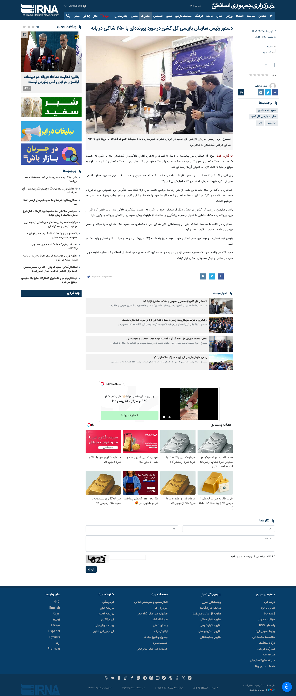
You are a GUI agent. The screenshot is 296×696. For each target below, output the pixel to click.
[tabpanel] (51, 62)
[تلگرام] (190, 678)
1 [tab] (37, 27)
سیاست (251, 16)
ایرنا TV (104, 16)
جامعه (209, 16)
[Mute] (169, 417)
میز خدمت (269, 654)
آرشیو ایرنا (269, 613)
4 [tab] (24, 27)
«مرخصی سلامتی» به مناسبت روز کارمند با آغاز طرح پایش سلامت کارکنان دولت (50, 213)
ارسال (91, 569)
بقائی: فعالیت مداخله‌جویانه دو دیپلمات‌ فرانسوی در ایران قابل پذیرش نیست (52, 79)
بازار (95, 16)
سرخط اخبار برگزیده (210, 608)
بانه (260, 123)
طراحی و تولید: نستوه (258, 690)
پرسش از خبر (160, 625)
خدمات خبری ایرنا (265, 666)
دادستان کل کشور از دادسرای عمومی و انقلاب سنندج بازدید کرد (175, 301)
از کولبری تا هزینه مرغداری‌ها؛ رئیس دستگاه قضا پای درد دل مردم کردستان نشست (164, 320)
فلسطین (158, 16)
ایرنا (242, 6)
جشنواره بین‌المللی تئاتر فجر (153, 649)
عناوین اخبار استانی (210, 619)
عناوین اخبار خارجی (210, 625)
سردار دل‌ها (161, 608)
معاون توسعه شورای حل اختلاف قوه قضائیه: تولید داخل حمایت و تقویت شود (166, 339)
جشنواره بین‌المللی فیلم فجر (153, 613)
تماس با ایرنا (268, 608)
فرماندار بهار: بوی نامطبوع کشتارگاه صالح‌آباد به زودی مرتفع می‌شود (49, 280)
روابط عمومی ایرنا (265, 631)
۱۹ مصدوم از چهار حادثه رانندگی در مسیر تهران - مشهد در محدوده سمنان (52, 235)
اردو (58, 643)
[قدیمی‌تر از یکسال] (221, 306)
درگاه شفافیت (267, 643)
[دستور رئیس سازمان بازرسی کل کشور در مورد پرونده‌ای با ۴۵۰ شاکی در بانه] (159, 85)
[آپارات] (170, 678)
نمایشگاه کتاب (160, 619)
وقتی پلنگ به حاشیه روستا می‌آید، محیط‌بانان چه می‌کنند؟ (51, 180)
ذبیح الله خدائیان (267, 110)
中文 (57, 602)
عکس (134, 16)
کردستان (267, 52)
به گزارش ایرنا (224, 156)
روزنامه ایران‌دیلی (104, 625)
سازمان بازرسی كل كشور (263, 116)
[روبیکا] (177, 678)
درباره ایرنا (269, 602)
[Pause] (164, 417)
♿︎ (287, 686)
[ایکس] (183, 678)
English (54, 608)
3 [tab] (29, 27)
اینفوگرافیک (161, 631)
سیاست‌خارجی (183, 16)
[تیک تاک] (125, 678)
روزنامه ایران (107, 608)
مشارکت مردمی (266, 649)
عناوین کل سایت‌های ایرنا (207, 613)
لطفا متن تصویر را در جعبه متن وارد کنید (253, 557)
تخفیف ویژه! (129, 415)
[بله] (164, 678)
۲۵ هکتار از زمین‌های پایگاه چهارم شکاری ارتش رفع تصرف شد (50, 191)
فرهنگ (199, 16)
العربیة (56, 613)
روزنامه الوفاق (106, 613)
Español (54, 631)
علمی (169, 16)
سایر (77, 16)
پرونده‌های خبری (211, 602)
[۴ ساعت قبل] (51, 51)
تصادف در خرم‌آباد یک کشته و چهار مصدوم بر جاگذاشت (54, 247)
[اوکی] (119, 678)
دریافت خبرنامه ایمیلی (262, 660)
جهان (219, 16)
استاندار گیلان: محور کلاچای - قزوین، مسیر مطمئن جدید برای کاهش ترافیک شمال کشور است (51, 269)
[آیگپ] (157, 678)
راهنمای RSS (267, 625)
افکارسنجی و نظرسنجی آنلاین (151, 602)
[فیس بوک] (132, 678)
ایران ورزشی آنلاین (103, 631)
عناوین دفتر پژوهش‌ (209, 631)
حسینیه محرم (160, 643)
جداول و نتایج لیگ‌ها (156, 637)
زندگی (86, 16)
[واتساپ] (106, 678)
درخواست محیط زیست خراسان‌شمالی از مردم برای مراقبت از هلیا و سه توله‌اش (51, 224)
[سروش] (145, 678)
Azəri (56, 619)
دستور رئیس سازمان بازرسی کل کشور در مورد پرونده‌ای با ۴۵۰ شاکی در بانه (162, 28)
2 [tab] (33, 27)
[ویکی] (112, 678)
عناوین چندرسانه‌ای (210, 637)
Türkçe (55, 625)
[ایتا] (151, 678)
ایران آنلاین (107, 619)
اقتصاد (239, 16)
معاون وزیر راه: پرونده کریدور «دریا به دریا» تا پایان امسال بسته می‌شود (50, 258)
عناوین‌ (262, 16)
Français (54, 649)
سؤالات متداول (266, 619)
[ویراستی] (138, 678)
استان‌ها (145, 16)
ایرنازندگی (108, 602)
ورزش (229, 16)
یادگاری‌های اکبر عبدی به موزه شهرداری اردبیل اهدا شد (50, 202)
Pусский (54, 637)
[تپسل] (102, 384)
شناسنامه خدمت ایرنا (263, 637)
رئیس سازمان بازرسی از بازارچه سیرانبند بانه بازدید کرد (180, 357)
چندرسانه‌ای (121, 16)
